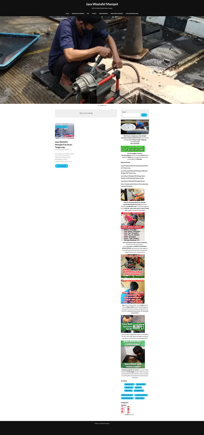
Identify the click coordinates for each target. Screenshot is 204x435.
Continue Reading (61, 166)
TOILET (94, 13)
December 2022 (139, 390)
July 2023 (138, 387)
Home (67, 13)
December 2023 (141, 384)
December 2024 (129, 384)
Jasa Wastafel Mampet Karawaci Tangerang (63, 145)
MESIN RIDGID (103, 13)
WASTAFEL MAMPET (78, 13)
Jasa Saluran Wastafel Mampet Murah (133, 181)
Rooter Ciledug (139, 398)
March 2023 (128, 390)
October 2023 (129, 387)
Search (124, 112)
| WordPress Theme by (102, 432)
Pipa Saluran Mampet (127, 398)
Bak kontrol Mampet (127, 395)
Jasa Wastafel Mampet (102, 4)
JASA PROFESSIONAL (132, 13)
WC (88, 13)
